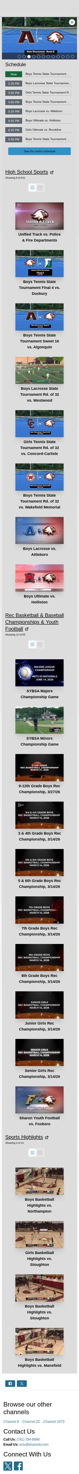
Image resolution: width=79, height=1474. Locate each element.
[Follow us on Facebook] (18, 1466)
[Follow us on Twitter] (7, 1466)
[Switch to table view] (40, 187)
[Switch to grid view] (32, 187)
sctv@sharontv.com (33, 1444)
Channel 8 (11, 1421)
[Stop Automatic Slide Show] (72, 22)
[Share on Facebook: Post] (10, 1383)
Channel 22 (31, 1421)
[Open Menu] (73, 8)
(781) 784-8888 (28, 1439)
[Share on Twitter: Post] (22, 1383)
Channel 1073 (53, 1421)
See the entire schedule (39, 151)
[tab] (19, 56)
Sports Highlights (24, 1137)
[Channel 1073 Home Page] (12, 8)
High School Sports (26, 172)
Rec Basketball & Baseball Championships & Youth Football (34, 622)
